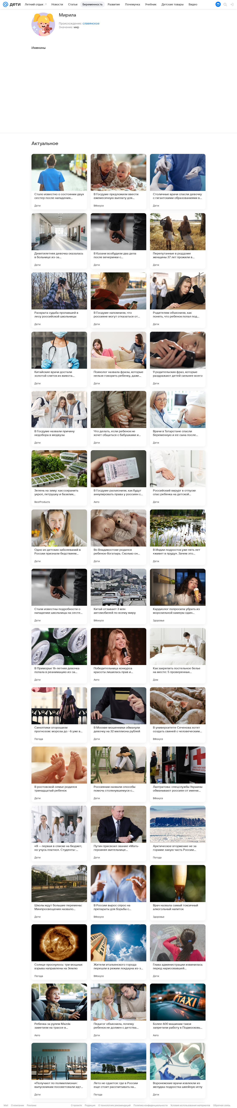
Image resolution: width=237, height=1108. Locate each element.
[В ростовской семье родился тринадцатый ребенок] (59, 774)
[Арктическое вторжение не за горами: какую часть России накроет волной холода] (178, 833)
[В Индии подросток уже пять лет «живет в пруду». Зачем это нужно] (178, 537)
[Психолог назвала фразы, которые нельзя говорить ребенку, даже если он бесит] (118, 359)
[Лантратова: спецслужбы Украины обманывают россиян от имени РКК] (178, 774)
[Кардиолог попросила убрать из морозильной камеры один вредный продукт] (178, 596)
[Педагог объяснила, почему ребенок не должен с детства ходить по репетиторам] (118, 1011)
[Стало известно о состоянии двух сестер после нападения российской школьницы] (59, 181)
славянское (91, 23)
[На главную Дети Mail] (14, 4)
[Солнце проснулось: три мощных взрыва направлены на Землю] (59, 952)
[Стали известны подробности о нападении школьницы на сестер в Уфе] (59, 596)
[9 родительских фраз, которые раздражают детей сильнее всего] (178, 359)
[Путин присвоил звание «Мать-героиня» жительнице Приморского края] (118, 833)
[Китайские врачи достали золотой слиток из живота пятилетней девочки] (59, 359)
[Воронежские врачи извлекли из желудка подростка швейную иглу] (178, 1070)
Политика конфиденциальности (150, 1105)
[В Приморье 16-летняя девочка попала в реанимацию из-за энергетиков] (59, 656)
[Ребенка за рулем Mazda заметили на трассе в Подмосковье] (59, 1011)
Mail (6, 1105)
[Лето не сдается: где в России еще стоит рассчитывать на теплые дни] (118, 1070)
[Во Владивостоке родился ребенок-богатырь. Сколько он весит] (118, 537)
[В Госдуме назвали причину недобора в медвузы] (59, 418)
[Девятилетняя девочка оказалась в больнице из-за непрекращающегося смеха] (59, 241)
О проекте (76, 1105)
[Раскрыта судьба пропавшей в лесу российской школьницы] (59, 300)
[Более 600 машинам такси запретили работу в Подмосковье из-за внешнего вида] (178, 1011)
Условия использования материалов (190, 1105)
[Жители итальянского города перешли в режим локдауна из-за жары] (118, 952)
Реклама (31, 1105)
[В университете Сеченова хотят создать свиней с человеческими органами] (178, 715)
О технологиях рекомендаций (114, 1105)
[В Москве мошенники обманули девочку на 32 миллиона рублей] (118, 715)
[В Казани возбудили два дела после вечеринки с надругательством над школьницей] (118, 241)
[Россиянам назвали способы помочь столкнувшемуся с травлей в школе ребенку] (118, 774)
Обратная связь (221, 1105)
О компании (17, 1105)
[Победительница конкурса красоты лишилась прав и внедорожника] (118, 656)
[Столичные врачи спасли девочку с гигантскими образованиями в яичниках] (178, 181)
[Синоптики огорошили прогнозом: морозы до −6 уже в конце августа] (59, 715)
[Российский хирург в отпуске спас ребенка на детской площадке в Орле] (178, 478)
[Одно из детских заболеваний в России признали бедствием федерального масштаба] (59, 537)
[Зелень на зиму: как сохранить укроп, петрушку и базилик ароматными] (59, 478)
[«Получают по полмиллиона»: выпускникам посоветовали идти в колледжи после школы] (59, 1070)
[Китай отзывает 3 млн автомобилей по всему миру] (118, 596)
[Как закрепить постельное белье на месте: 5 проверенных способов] (178, 656)
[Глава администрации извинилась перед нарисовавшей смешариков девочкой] (178, 952)
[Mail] (5, 4)
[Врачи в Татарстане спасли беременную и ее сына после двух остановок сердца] (178, 418)
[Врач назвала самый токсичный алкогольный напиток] (178, 893)
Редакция (90, 1105)
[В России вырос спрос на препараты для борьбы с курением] (118, 893)
